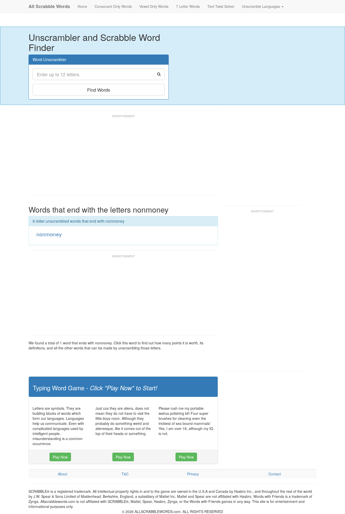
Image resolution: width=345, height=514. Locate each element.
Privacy (193, 473)
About (62, 473)
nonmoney (49, 234)
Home (82, 6)
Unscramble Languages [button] (261, 6)
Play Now (60, 456)
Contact (274, 473)
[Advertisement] (120, 157)
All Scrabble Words (49, 6)
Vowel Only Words (153, 6)
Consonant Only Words (113, 6)
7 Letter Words (188, 6)
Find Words (98, 89)
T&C (125, 473)
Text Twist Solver (220, 6)
